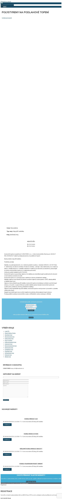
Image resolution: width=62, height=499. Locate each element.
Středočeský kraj (9, 353)
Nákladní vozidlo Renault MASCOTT (31, 448)
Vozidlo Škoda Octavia (31, 433)
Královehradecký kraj (10, 342)
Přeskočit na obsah (6, 1)
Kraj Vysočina (8, 340)
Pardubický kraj (9, 349)
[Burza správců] (7, 3)
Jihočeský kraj (8, 335)
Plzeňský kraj (8, 351)
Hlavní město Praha (10, 333)
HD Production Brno (24, 483)
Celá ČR (7, 331)
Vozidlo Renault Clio (31, 419)
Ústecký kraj (8, 355)
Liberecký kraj (8, 344)
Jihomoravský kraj (9, 336)
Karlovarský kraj (9, 338)
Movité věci (31, 241)
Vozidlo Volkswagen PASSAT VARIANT (31, 463)
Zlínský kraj (8, 356)
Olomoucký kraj (9, 347)
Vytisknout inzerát (7, 18)
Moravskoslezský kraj (10, 346)
